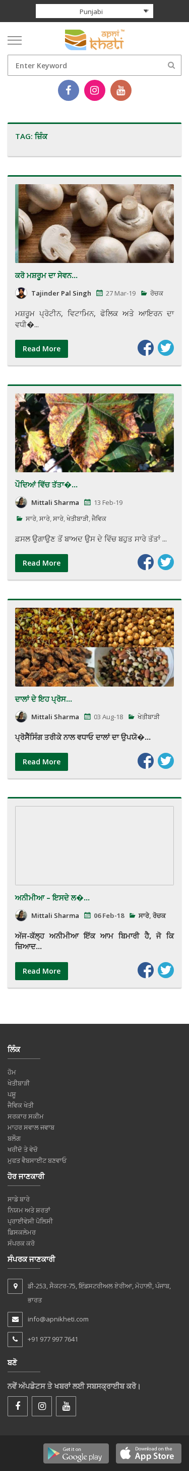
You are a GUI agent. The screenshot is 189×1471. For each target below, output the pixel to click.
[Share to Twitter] (166, 348)
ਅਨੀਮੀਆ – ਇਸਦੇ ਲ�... (52, 897)
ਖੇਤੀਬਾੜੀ (78, 518)
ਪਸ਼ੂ (12, 1094)
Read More (41, 348)
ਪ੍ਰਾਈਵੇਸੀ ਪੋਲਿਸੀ (30, 1221)
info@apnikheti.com (58, 1318)
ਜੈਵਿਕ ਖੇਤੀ (21, 1105)
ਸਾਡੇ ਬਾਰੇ (19, 1198)
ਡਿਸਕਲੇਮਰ (22, 1232)
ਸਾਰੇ (31, 518)
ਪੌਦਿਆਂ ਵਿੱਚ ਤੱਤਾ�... (46, 484)
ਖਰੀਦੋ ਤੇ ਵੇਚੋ (23, 1149)
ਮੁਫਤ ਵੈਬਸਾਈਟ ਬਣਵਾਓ (37, 1160)
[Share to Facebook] (146, 348)
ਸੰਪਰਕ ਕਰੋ (21, 1243)
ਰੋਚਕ (156, 293)
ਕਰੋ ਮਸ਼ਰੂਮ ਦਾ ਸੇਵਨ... (46, 275)
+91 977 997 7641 (53, 1339)
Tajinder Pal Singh (61, 293)
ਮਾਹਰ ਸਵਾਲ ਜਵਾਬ (31, 1127)
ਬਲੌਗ (14, 1138)
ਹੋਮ (12, 1072)
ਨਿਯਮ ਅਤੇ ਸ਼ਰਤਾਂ (29, 1210)
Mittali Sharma (55, 502)
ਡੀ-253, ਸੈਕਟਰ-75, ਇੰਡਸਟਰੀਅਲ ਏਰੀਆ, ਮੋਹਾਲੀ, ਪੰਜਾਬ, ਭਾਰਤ (99, 1292)
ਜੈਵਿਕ (99, 518)
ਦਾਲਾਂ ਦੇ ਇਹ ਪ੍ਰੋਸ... (43, 699)
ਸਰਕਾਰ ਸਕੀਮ (26, 1116)
